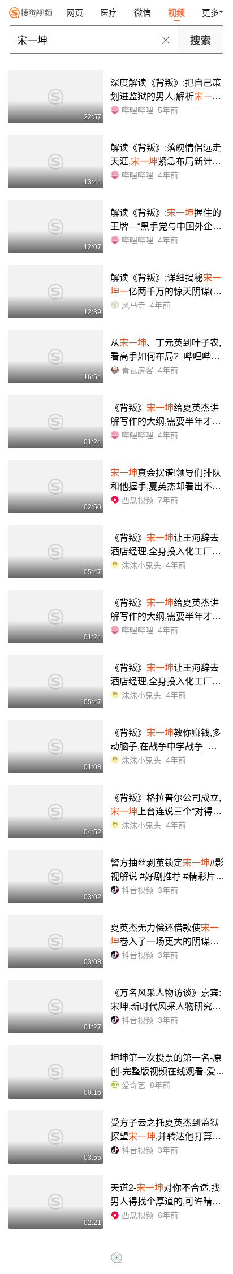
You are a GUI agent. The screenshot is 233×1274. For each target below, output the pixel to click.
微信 (142, 13)
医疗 (108, 13)
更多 (210, 13)
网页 (74, 13)
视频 (176, 13)
